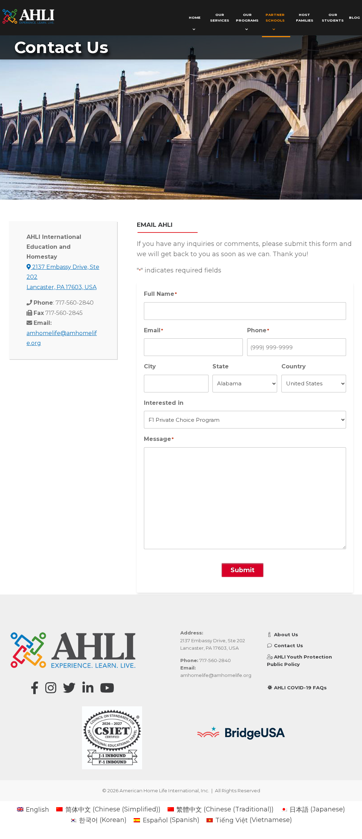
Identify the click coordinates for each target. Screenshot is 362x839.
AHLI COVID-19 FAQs (300, 687)
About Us (285, 634)
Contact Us (288, 645)
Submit (242, 570)
